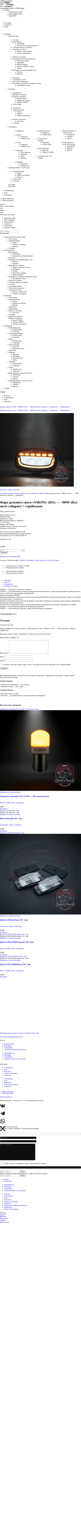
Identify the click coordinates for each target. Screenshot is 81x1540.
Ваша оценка (5, 637)
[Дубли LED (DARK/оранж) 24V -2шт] (14, 934)
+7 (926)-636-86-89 (6, 200)
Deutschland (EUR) (15, 14)
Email (2, 660)
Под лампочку (26, 152)
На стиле (20, 121)
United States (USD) (15, 12)
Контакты (7, 1071)
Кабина (19, 72)
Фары (15, 614)
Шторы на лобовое (19, 95)
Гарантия (7, 1075)
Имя (2, 657)
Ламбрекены (17, 93)
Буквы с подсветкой (24, 51)
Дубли (18, 135)
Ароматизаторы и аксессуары (19, 168)
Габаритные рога (44, 131)
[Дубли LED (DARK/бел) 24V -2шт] (13, 956)
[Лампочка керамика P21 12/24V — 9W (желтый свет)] (19, 709)
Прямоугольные (48, 152)
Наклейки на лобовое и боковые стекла (22, 277)
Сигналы (16, 40)
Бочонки (24, 158)
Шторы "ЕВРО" (22, 102)
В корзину (4, 552)
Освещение (12, 127)
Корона (19, 114)
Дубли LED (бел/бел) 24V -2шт (14, 920)
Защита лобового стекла (25, 66)
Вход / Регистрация (11, 1209)
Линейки (19, 162)
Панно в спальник (19, 119)
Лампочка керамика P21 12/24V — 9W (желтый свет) (24, 796)
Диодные (24, 154)
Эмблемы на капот (19, 49)
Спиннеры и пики (19, 79)
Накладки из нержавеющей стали (25, 70)
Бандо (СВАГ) (22, 98)
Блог (6, 1069)
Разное (19, 68)
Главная (3, 493)
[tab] (7, 580)
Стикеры (16, 123)
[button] (3, 809)
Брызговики (17, 42)
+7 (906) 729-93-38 (6, 198)
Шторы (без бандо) (23, 100)
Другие (69, 138)
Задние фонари (43, 148)
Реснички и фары (23, 61)
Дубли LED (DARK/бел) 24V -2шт (15, 964)
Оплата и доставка (11, 1073)
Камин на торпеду (23, 115)
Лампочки (20, 131)
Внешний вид (13, 36)
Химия (6, 388)
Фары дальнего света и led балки (69, 143)
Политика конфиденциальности (11, 1037)
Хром (23, 156)
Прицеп (20, 74)
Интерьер (11, 89)
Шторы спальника (19, 96)
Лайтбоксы (17, 108)
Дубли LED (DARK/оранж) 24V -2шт (17, 942)
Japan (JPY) (12, 16)
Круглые (45, 150)
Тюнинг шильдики (23, 53)
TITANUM (71, 135)
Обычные (24, 137)
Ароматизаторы (18, 110)
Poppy (19, 112)
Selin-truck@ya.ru (6, 1097)
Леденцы (19, 150)
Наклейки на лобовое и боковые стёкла (27, 83)
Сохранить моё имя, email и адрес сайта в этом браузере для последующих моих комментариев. (37, 664)
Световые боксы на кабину (22, 47)
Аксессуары (17, 104)
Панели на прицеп (19, 57)
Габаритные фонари (42, 139)
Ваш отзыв (4, 653)
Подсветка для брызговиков (27, 45)
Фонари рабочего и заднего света (70, 132)
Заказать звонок (5, 202)
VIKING (70, 136)
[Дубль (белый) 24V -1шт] (9, 811)
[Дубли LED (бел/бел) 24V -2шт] (12, 833)
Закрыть (3, 1214)
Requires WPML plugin (16, 8)
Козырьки (20, 62)
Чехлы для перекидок (20, 81)
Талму (18, 143)
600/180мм (20, 44)
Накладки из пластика (24, 59)
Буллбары (16, 78)
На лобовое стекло (23, 85)
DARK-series (25, 139)
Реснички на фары (19, 273)
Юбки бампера (22, 64)
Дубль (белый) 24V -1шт (11, 818)
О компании (8, 1068)
